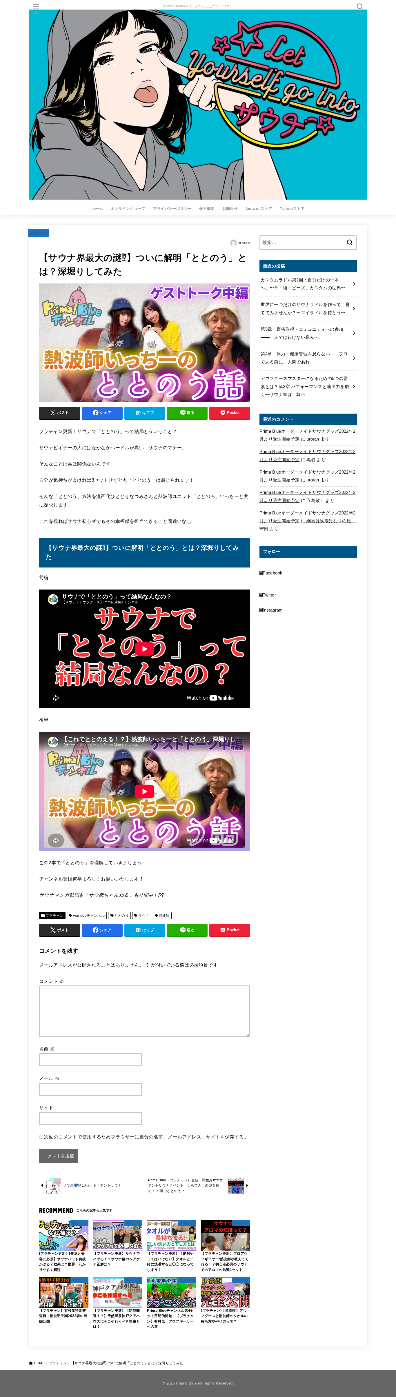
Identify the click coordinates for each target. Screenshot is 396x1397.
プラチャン (39, 233)
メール (49, 1078)
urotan (312, 439)
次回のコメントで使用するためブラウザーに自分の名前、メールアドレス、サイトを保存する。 (146, 1136)
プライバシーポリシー (172, 208)
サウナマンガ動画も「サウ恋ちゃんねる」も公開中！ (98, 895)
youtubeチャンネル (89, 916)
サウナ (143, 916)
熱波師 (164, 916)
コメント (51, 981)
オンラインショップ (128, 208)
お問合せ (230, 208)
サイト (46, 1107)
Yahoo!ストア (292, 208)
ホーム (97, 208)
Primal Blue (186, 1383)
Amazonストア (259, 208)
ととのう (121, 916)
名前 (47, 1049)
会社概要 (207, 208)
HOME (39, 1363)
